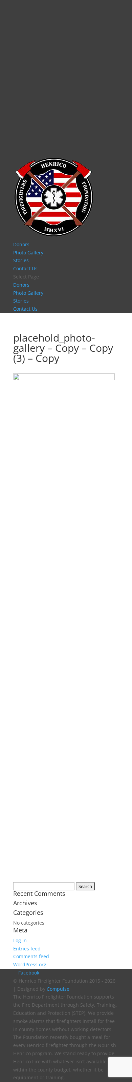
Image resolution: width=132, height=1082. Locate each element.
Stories (21, 260)
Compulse (58, 989)
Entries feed (27, 948)
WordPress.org (29, 964)
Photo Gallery (28, 252)
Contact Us (25, 268)
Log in (20, 940)
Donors (21, 244)
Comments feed (31, 956)
